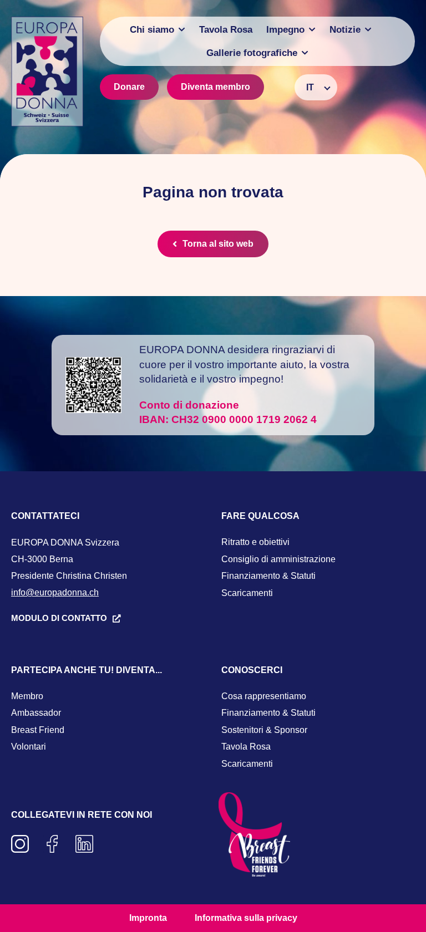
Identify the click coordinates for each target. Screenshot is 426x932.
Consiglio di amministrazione (278, 559)
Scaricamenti (247, 593)
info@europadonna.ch (55, 592)
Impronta (148, 918)
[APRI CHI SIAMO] (181, 29)
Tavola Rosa (246, 746)
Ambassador (36, 712)
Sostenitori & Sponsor (264, 730)
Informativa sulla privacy (246, 918)
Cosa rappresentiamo (263, 696)
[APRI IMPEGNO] (312, 29)
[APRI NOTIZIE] (368, 29)
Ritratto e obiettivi (255, 542)
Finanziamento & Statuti (268, 575)
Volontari (28, 746)
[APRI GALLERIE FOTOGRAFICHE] (304, 53)
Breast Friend (37, 730)
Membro (27, 696)
